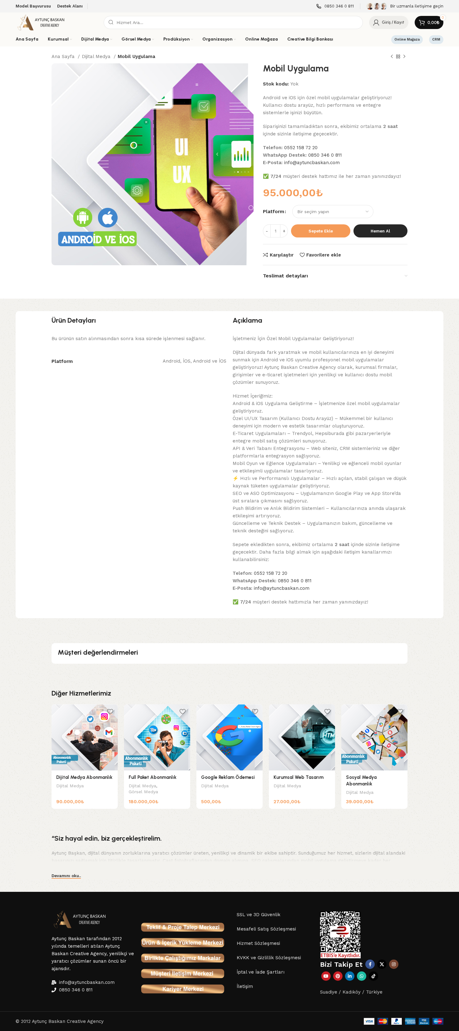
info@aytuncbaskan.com (312, 162)
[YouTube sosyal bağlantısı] (326, 976)
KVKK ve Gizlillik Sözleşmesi (269, 957)
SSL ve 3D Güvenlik (258, 914)
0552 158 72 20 (301, 147)
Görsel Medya (143, 791)
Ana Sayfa (64, 56)
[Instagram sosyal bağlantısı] (393, 964)
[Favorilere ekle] (110, 711)
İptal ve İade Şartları (260, 972)
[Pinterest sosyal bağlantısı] (338, 976)
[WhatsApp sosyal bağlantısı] (361, 976)
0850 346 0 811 (325, 155)
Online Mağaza (407, 39)
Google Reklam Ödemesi (228, 777)
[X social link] (382, 964)
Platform (273, 211)
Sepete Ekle (320, 231)
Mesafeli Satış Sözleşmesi (266, 929)
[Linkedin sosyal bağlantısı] (349, 976)
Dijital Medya (97, 56)
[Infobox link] (335, 6)
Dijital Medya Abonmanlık (84, 777)
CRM (436, 39)
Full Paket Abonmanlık (152, 777)
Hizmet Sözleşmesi (258, 943)
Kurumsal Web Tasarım (298, 777)
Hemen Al (380, 231)
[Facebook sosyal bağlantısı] (370, 964)
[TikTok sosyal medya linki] (373, 976)
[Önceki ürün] (392, 57)
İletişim (245, 986)
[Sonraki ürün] (404, 57)
